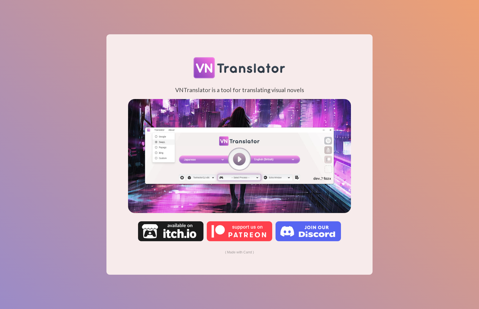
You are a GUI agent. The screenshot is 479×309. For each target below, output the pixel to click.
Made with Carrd (239, 252)
